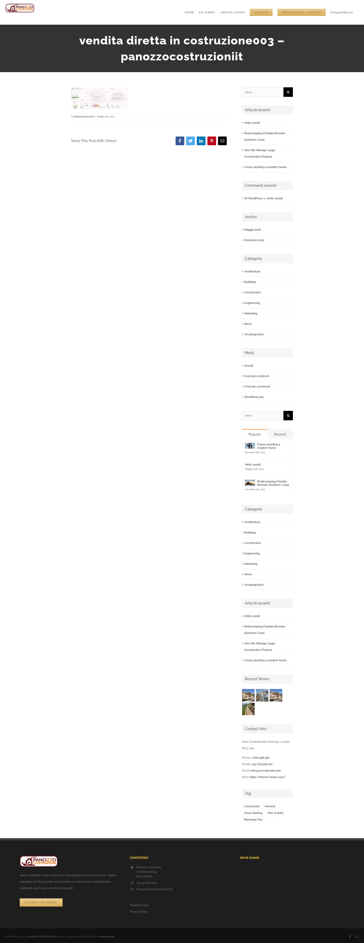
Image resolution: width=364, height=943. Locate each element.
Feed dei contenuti (256, 376)
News (248, 324)
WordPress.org (253, 397)
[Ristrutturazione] (262, 695)
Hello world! (252, 123)
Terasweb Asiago (106, 936)
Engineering (252, 303)
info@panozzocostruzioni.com (154, 889)
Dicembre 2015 (254, 240)
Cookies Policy (139, 905)
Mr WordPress (253, 198)
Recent (280, 434)
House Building (253, 812)
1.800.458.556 (260, 757)
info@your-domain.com (265, 770)
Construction (252, 292)
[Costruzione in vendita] (248, 695)
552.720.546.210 (262, 764)
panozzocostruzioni (84, 116)
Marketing (250, 313)
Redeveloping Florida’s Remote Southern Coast (273, 483)
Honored (270, 806)
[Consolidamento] (248, 709)
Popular (255, 434)
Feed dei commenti (257, 386)
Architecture (252, 271)
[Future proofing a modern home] (250, 446)
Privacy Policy (139, 911)
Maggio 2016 (252, 229)
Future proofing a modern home (265, 167)
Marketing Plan (253, 819)
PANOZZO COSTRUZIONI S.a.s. (44, 936)
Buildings (250, 282)
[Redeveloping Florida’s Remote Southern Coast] (250, 483)
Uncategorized (253, 334)
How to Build (275, 812)
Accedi (248, 365)
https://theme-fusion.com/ (267, 777)
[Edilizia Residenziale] (276, 695)
